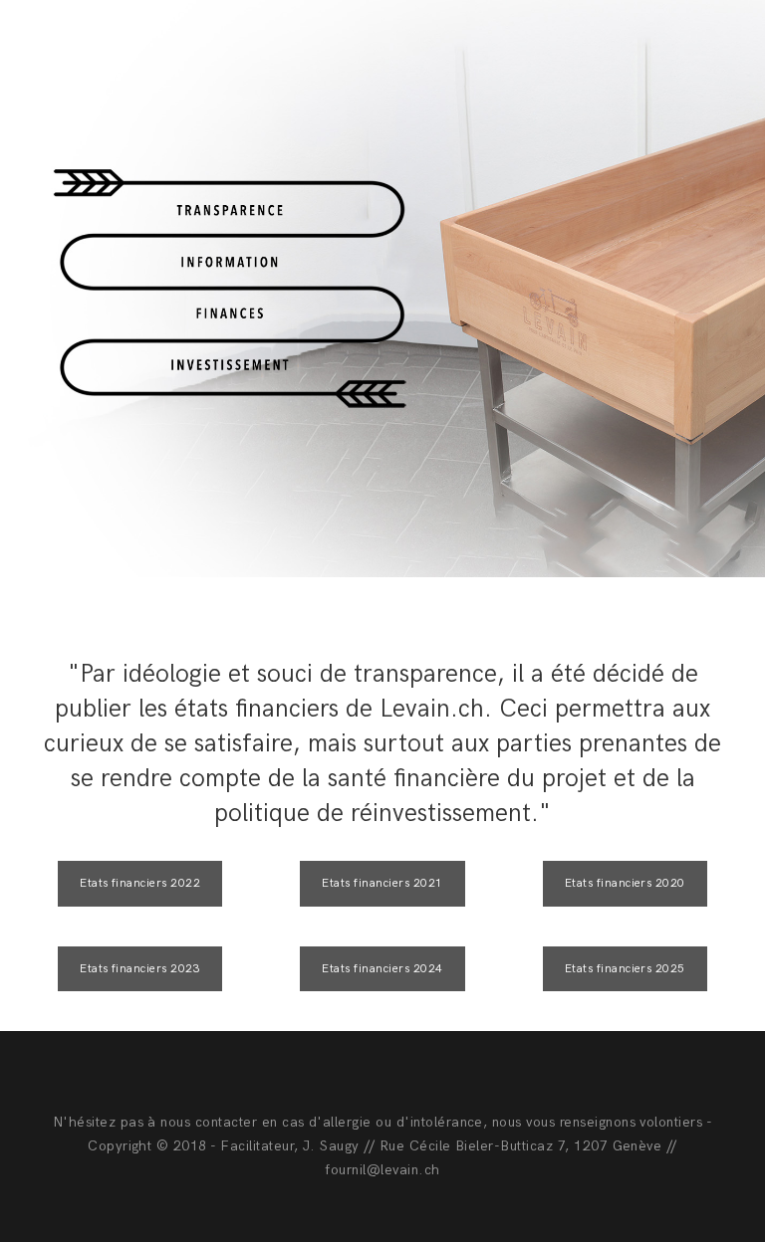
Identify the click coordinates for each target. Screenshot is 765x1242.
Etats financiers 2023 (140, 968)
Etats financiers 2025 (625, 968)
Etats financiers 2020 (625, 883)
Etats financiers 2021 (382, 883)
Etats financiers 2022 (140, 883)
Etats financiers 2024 (382, 968)
